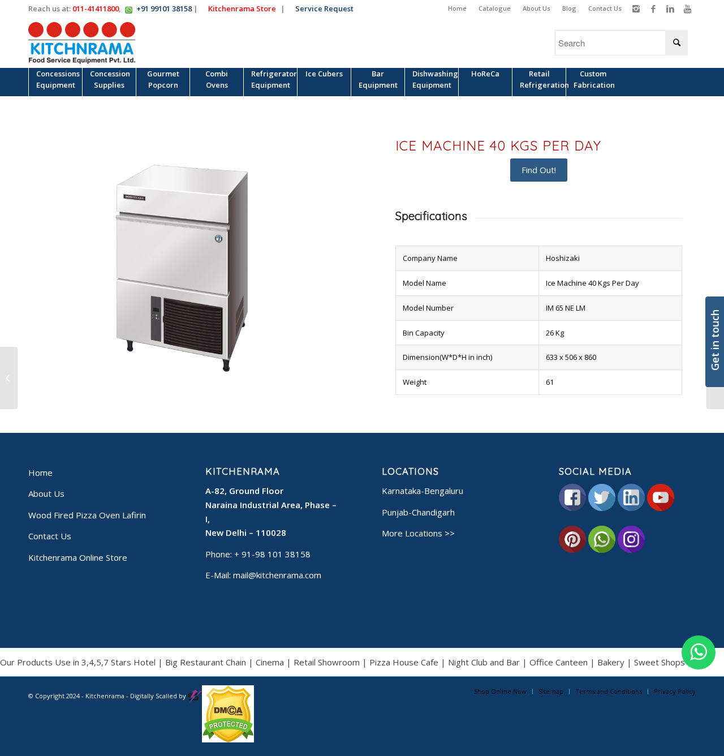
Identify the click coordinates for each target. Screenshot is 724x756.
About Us (536, 8)
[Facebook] (653, 8)
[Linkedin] (670, 8)
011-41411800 (95, 8)
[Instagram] (636, 8)
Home (457, 8)
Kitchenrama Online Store (77, 557)
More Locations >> (418, 533)
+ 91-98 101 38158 (272, 554)
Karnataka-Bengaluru (422, 490)
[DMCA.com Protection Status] (228, 740)
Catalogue (495, 8)
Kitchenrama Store (245, 8)
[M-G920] (9, 378)
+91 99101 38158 (164, 8)
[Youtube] (687, 8)
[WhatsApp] (699, 652)
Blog (569, 8)
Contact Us (605, 8)
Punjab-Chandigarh (418, 512)
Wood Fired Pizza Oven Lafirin (87, 515)
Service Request (327, 8)
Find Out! (539, 169)
